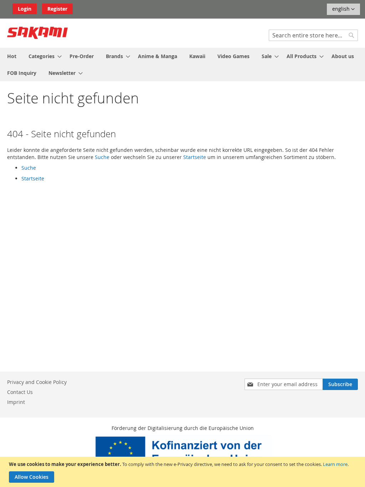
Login (24, 8)
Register (57, 8)
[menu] (182, 64)
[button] (343, 9)
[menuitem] (12, 56)
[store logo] (37, 33)
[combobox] (313, 35)
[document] (183, 472)
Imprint (16, 402)
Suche (102, 157)
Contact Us (20, 392)
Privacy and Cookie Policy (37, 382)
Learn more (335, 464)
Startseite (194, 157)
